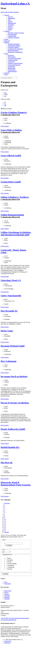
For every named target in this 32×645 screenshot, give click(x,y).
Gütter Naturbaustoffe (11, 295)
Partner (10, 29)
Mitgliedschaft (12, 23)
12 (5, 522)
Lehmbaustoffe (12, 36)
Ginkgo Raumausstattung (12, 215)
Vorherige (7, 503)
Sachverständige (12, 563)
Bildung (6, 42)
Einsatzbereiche (12, 34)
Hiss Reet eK (7, 462)
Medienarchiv (12, 68)
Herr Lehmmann (8, 361)
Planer (9, 558)
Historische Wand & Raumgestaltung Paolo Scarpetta (16, 483)
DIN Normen (11, 57)
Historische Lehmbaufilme (15, 52)
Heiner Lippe (7, 331)
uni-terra (6, 594)
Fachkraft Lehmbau (13, 47)
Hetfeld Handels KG (10, 447)
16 (5, 529)
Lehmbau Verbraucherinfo (15, 63)
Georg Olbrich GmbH (11, 155)
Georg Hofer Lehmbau (11, 130)
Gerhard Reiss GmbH (11, 182)
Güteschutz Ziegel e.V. (11, 280)
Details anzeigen (7, 108)
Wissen (6, 53)
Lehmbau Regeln (13, 60)
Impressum (7, 642)
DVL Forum (7, 590)
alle (5, 105)
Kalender (6, 73)
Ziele (9, 20)
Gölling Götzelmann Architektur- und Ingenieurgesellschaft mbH (16, 233)
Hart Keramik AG (9, 311)
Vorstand (10, 28)
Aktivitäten (11, 25)
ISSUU (6, 592)
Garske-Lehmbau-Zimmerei (14, 112)
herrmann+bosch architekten (14, 376)
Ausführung (10, 567)
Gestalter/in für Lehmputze (15, 49)
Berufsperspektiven (13, 50)
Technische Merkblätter (14, 58)
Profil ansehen (5, 126)
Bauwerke (7, 41)
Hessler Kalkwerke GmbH (13, 429)
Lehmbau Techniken (13, 37)
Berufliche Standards (14, 44)
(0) (7, 618)
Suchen (9, 545)
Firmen (6, 39)
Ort (5, 96)
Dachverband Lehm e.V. (15, 3)
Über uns (10, 16)
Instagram (7, 597)
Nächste (6, 532)
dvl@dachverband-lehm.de (21, 618)
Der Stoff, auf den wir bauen (16, 33)
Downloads (7, 583)
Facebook (7, 595)
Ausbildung (10, 565)
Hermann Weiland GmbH (13, 346)
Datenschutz (7, 641)
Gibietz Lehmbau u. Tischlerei (15, 197)
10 (5, 519)
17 (5, 530)
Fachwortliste (11, 69)
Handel (9, 562)
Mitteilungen (11, 18)
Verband (6, 15)
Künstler (9, 569)
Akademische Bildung (14, 45)
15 (5, 527)
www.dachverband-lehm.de (8, 620)
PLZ (5, 93)
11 (5, 521)
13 (5, 524)
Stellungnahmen (12, 71)
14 (5, 526)
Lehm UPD (11, 61)
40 (5, 104)
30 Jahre (10, 21)
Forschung (11, 55)
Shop (5, 582)
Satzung (10, 26)
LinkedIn (6, 598)
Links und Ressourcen (14, 65)
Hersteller (10, 560)
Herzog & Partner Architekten (15, 403)
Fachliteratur (11, 66)
